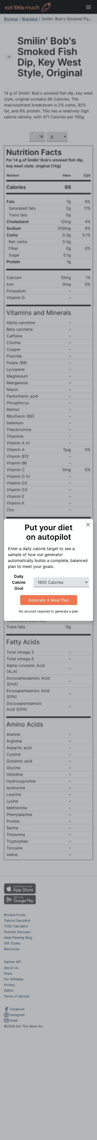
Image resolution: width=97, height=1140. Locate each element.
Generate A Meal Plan (48, 600)
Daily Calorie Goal (18, 582)
